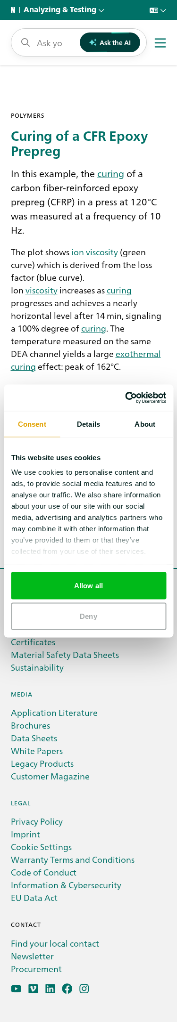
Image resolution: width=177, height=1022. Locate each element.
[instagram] (84, 988)
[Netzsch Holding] (15, 10)
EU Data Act (34, 897)
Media (22, 694)
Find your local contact (55, 943)
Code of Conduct (43, 872)
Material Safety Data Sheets (65, 654)
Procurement (36, 968)
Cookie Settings (41, 846)
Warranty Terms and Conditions (73, 859)
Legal (21, 803)
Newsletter (32, 956)
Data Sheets (34, 738)
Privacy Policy (37, 821)
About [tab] (145, 424)
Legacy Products (42, 763)
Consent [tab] (32, 424)
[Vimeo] (33, 988)
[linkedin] (50, 988)
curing (110, 172)
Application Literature (54, 712)
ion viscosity (94, 251)
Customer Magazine (50, 776)
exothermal (138, 353)
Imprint (25, 834)
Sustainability (37, 667)
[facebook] (67, 988)
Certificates (33, 642)
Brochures (30, 725)
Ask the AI (115, 42)
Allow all (88, 585)
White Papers (37, 750)
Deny (88, 616)
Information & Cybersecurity (66, 885)
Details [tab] (88, 424)
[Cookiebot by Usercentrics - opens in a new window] (126, 398)
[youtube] (16, 988)
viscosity (41, 290)
